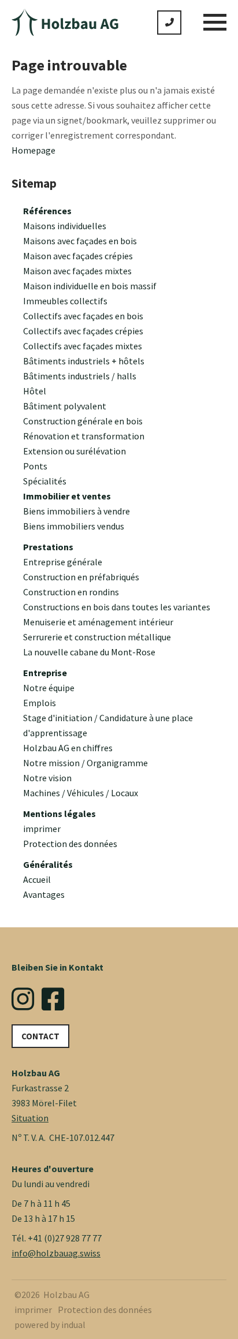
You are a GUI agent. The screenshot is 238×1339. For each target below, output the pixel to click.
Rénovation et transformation (83, 436)
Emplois (39, 702)
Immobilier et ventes (67, 496)
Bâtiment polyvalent (64, 406)
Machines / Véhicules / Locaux (80, 793)
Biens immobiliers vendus (73, 526)
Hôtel (34, 391)
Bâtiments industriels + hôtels (83, 361)
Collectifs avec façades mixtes (82, 346)
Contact (40, 1036)
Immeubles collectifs (65, 301)
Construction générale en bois (83, 421)
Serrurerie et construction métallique (97, 637)
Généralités (48, 864)
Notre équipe (49, 687)
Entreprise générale (62, 562)
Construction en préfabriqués (81, 577)
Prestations (48, 547)
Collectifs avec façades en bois (83, 316)
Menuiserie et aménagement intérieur (98, 622)
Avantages (44, 894)
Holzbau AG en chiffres (68, 748)
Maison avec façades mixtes (77, 271)
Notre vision (47, 778)
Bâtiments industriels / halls (79, 376)
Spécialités (44, 481)
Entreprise (45, 672)
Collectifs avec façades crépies (83, 331)
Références (47, 211)
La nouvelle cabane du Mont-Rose (89, 652)
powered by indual (49, 1324)
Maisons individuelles (64, 226)
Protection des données (70, 843)
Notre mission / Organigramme (85, 763)
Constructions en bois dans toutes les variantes (116, 607)
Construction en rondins (71, 592)
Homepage (33, 150)
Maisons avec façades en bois (80, 241)
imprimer (42, 828)
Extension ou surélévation (74, 451)
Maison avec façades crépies (78, 256)
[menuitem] (124, 210)
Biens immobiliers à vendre (76, 511)
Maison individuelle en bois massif (90, 286)
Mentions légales (59, 813)
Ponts (35, 466)
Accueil (37, 879)
